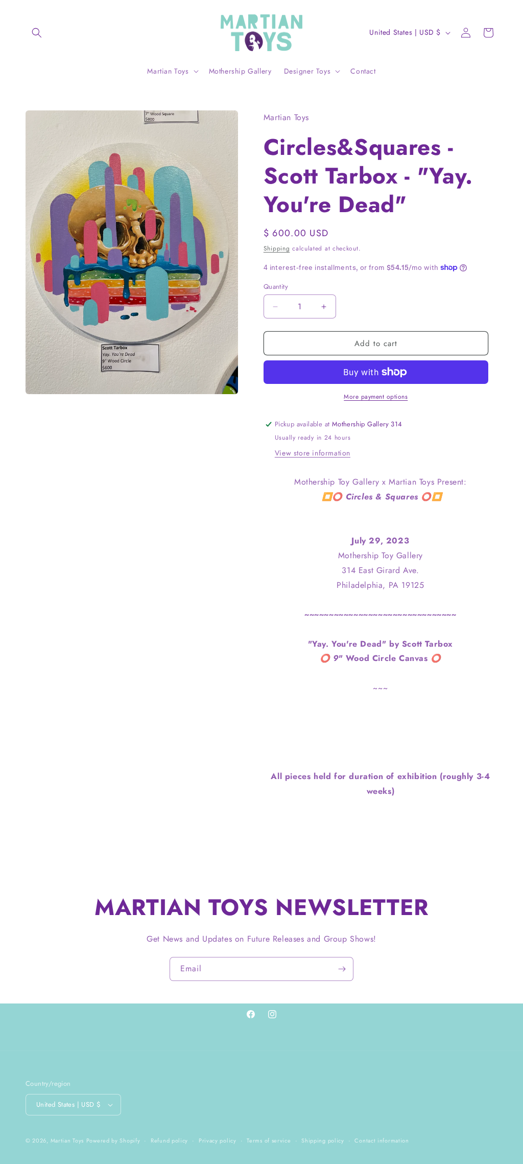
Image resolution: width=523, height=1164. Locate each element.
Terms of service (269, 1140)
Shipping (277, 248)
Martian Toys (67, 1140)
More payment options (376, 396)
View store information (312, 453)
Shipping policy (322, 1140)
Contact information (381, 1140)
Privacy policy (217, 1140)
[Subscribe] (341, 969)
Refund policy (169, 1140)
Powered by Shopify (113, 1140)
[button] (37, 32)
